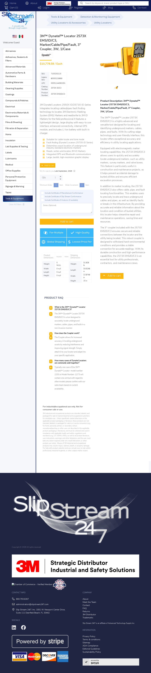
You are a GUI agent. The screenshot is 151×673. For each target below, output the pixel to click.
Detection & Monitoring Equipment (100, 17)
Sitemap (86, 643)
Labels (8, 153)
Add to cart (48, 166)
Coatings (9, 95)
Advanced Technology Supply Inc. (121, 623)
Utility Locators (103, 23)
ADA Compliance (90, 646)
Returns (86, 611)
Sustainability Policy (92, 652)
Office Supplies (12, 171)
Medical (9, 165)
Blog (109, 8)
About (33, 3)
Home (12, 3)
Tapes (8, 193)
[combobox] (113, 3)
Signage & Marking (14, 186)
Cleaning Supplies (14, 88)
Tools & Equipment (14, 199)
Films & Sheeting (13, 122)
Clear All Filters (16, 205)
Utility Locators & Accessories (68, 23)
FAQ (85, 608)
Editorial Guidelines (91, 649)
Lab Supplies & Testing (16, 147)
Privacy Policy (89, 636)
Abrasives (10, 51)
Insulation (10, 141)
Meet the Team (89, 602)
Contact (141, 8)
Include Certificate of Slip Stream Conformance (63, 197)
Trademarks (88, 618)
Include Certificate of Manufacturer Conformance (64, 193)
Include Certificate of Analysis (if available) (61, 200)
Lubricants (11, 159)
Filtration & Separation (16, 128)
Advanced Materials (15, 67)
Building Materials (14, 82)
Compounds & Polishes (16, 101)
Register (78, 8)
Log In (45, 8)
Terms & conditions (91, 640)
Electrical (10, 107)
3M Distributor (89, 615)
